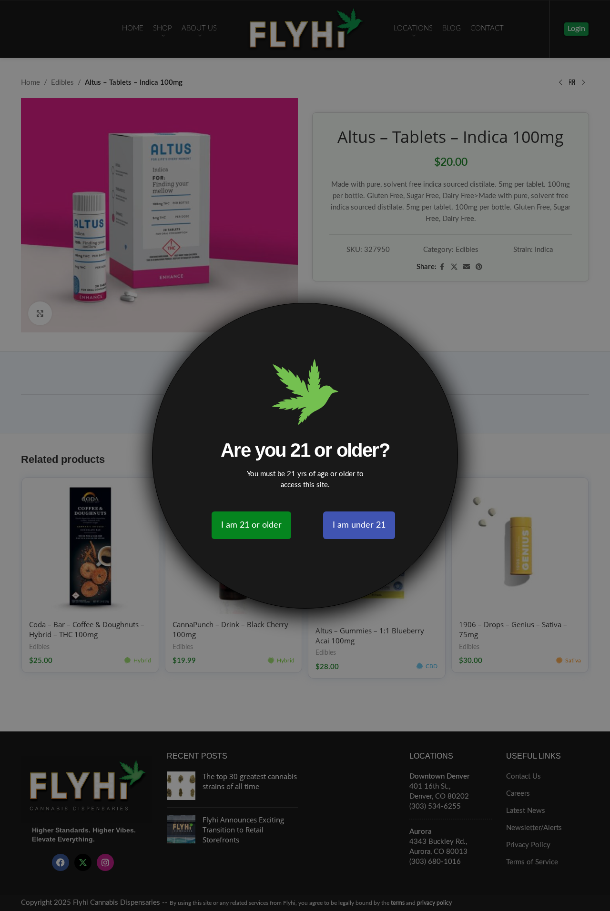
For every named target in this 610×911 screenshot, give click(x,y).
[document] (305, 455)
